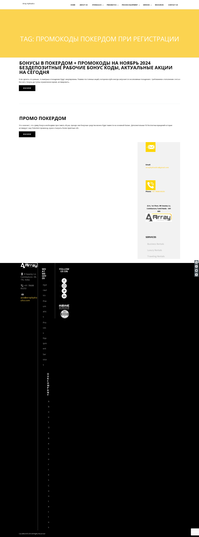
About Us (49, 417)
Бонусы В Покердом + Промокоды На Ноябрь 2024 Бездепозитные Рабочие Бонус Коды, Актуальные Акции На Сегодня (96, 67)
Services (45, 359)
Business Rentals (155, 244)
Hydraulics (45, 290)
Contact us (48, 506)
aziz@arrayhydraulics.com (29, 299)
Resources (48, 459)
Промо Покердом (42, 118)
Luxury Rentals (154, 250)
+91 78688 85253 (158, 191)
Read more (27, 88)
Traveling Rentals (156, 256)
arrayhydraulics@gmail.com (157, 167)
